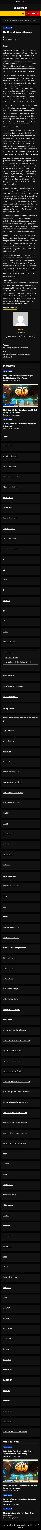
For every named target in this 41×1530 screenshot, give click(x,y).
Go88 (5, 896)
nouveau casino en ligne (11, 927)
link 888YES (7, 1401)
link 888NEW (7, 1380)
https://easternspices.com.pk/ (13, 686)
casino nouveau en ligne (11, 803)
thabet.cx (6, 864)
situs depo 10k (8, 833)
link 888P (6, 1318)
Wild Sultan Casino (11, 657)
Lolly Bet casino (8, 731)
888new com (7, 1246)
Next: (16, 354)
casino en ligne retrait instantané (15, 1431)
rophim (5, 823)
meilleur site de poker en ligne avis (15, 1102)
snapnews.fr (20, 8)
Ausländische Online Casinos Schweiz (18, 662)
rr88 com (6, 844)
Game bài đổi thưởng (10, 1277)
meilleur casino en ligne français (14, 1030)
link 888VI (6, 1226)
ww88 (5, 1256)
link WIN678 (7, 1359)
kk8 (4, 621)
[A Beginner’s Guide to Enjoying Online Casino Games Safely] (20, 1508)
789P (4, 906)
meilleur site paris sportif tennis (14, 1143)
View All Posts (28, 337)
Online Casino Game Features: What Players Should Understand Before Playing (18, 376)
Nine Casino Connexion (11, 477)
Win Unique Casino (9, 487)
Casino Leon (7, 508)
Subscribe (35, 13)
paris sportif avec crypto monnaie (15, 1112)
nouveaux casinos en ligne (12, 782)
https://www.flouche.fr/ (11, 772)
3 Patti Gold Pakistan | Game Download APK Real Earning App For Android (20, 411)
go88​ (4, 611)
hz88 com (6, 1236)
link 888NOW (7, 1328)
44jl (4, 559)
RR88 (5, 1174)
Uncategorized (7, 28)
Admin (7, 37)
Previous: (15, 346)
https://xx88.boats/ (9, 1195)
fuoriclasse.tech (8, 676)
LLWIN (5, 580)
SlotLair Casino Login (10, 456)
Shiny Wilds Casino (9, 466)
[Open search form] (23, 13)
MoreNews (30, 1525)
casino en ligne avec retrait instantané (16, 1040)
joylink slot (7, 751)
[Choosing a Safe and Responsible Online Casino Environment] (20, 419)
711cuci (5, 631)
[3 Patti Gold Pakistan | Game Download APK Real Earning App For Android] (20, 395)
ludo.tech (6, 761)
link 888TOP (7, 1339)
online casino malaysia (11, 1009)
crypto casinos (8, 1411)
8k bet (5, 917)
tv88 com (6, 1215)
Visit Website (13, 337)
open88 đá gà (7, 854)
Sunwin (5, 1267)
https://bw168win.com (11, 937)
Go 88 (5, 1298)
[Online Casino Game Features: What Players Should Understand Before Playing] (20, 371)
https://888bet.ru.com (11, 886)
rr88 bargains (8, 1184)
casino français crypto (11, 989)
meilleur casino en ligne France (15, 948)
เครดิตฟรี (6, 1164)
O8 (4, 569)
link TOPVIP (7, 1020)
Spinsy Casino (8, 446)
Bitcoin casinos (8, 958)
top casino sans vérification (13, 1050)
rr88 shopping (8, 1205)
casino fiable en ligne (10, 999)
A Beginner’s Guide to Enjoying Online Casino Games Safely (18, 1514)
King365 (6, 813)
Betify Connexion (9, 528)
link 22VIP (6, 1308)
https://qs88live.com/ (10, 696)
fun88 (5, 1153)
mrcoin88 (6, 600)
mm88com (7, 1287)
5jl (3, 590)
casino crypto (8, 968)
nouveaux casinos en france (13, 792)
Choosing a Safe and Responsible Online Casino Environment (19, 424)
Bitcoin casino (8, 1421)
